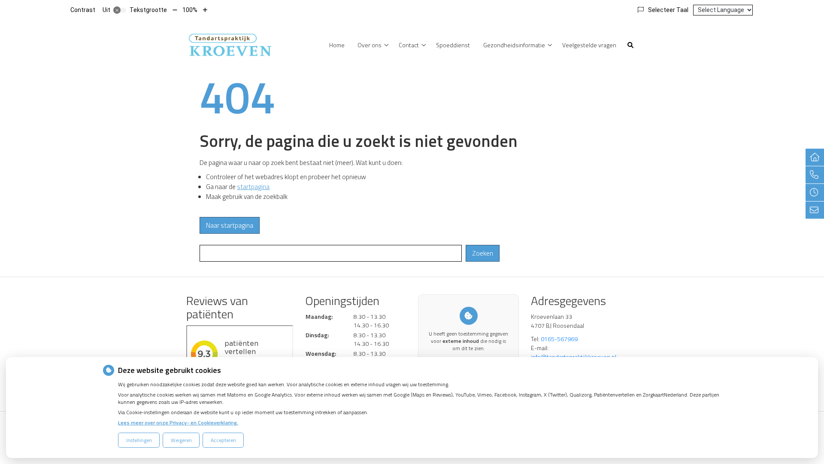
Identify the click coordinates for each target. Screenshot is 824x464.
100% (189, 9)
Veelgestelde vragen (589, 44)
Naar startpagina (229, 225)
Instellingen (139, 440)
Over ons (369, 44)
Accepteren (223, 440)
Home (337, 44)
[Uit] (119, 10)
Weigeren (181, 440)
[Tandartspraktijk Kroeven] (229, 44)
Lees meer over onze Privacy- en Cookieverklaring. (178, 422)
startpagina (253, 187)
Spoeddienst (453, 44)
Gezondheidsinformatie (514, 44)
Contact (409, 44)
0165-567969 (559, 338)
